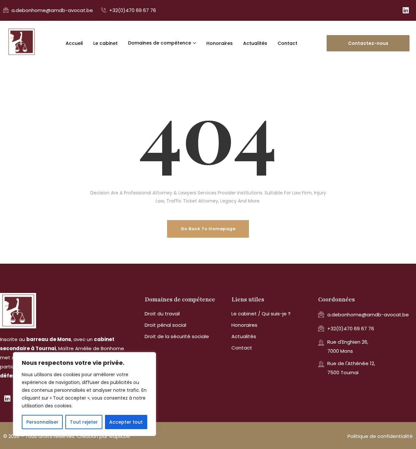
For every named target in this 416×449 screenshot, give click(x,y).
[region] (84, 394)
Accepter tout (126, 422)
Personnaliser (42, 422)
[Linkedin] (405, 10)
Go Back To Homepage (208, 229)
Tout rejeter (84, 422)
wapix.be (119, 436)
